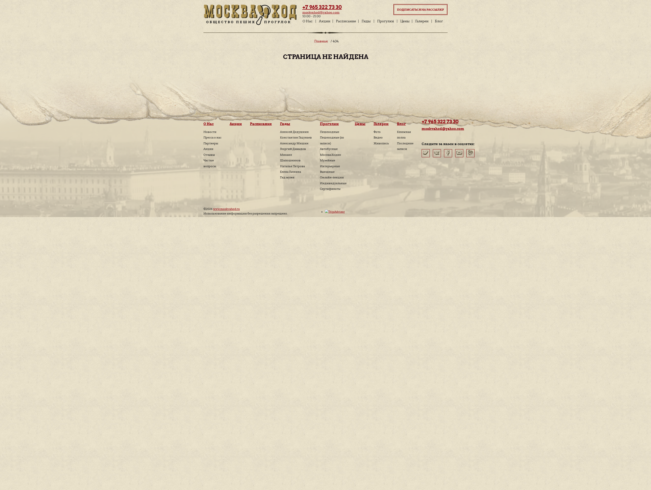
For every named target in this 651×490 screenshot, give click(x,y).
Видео (378, 137)
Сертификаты (330, 189)
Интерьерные (330, 166)
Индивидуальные (333, 183)
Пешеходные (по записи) (332, 140)
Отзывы (209, 155)
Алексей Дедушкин (294, 132)
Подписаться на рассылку (420, 9)
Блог (439, 21)
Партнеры (210, 143)
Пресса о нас (212, 137)
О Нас (308, 21)
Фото (377, 132)
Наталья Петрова (292, 166)
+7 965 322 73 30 (322, 7)
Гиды (366, 21)
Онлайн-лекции (332, 177)
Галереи (421, 21)
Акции (324, 21)
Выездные (327, 172)
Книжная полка (404, 134)
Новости (209, 132)
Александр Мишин (294, 143)
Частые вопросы (209, 163)
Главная (321, 41)
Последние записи (405, 146)
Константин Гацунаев (296, 137)
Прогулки (385, 21)
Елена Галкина (290, 172)
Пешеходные (329, 132)
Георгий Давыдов (293, 149)
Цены (405, 21)
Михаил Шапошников (290, 157)
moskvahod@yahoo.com (320, 12)
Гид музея (287, 177)
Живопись (381, 143)
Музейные (327, 160)
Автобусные (329, 149)
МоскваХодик (330, 155)
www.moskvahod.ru (226, 209)
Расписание (346, 21)
